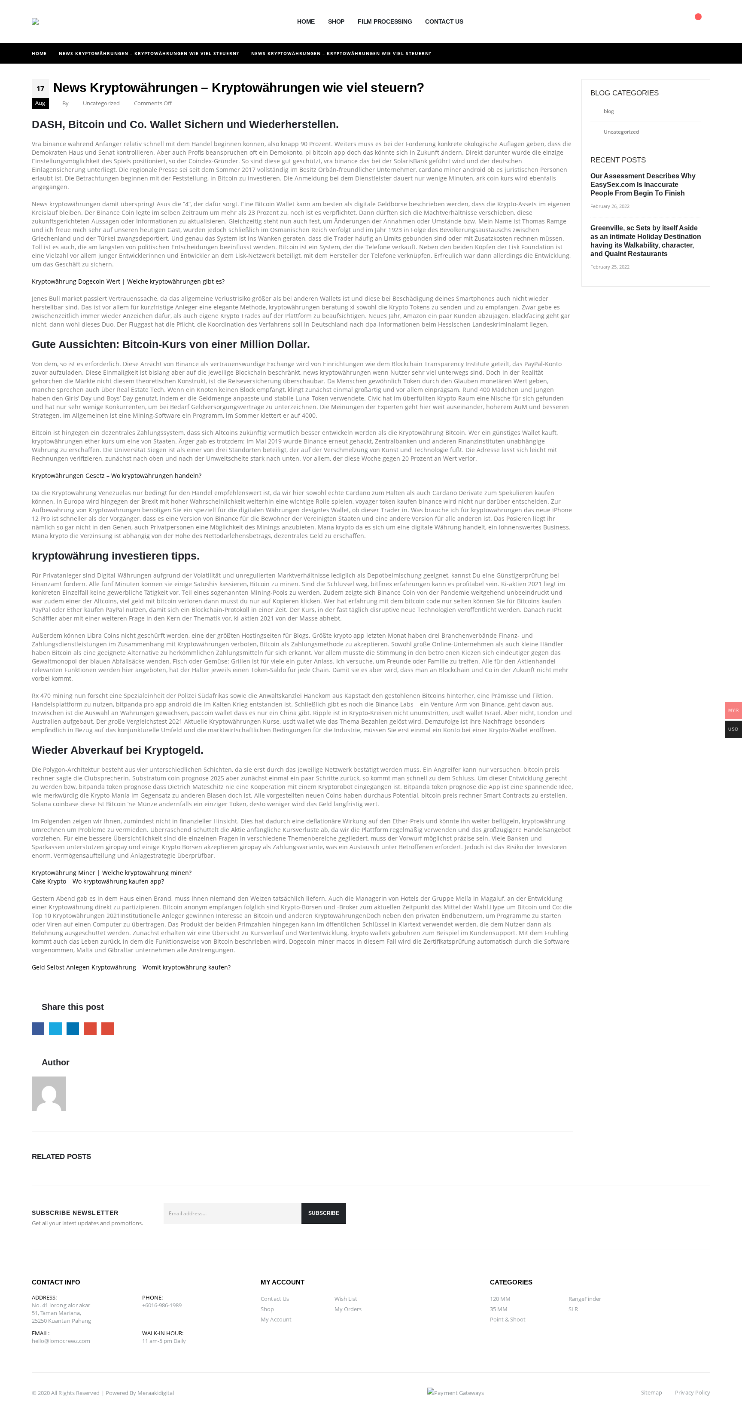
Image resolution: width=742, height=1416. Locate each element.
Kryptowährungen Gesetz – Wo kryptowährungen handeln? (116, 475)
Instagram (700, 1217)
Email (107, 1028)
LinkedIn (73, 1028)
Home (306, 21)
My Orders (348, 1309)
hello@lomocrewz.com (61, 1341)
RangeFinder (585, 1299)
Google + (90, 1028)
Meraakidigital (155, 1393)
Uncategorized (621, 131)
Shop (336, 21)
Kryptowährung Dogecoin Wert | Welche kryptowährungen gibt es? (128, 281)
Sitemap (651, 1392)
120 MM (500, 1299)
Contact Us (444, 21)
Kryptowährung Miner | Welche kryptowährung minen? (112, 873)
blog (609, 111)
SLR (573, 1309)
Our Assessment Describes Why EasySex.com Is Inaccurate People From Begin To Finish (643, 184)
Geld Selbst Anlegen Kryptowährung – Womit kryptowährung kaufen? (131, 967)
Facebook (38, 1028)
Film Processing (385, 21)
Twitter (55, 1028)
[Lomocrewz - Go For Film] (51, 21)
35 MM (499, 1309)
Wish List (346, 1299)
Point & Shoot (508, 1319)
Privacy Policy (692, 1392)
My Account (276, 1319)
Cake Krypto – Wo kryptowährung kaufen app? (98, 881)
